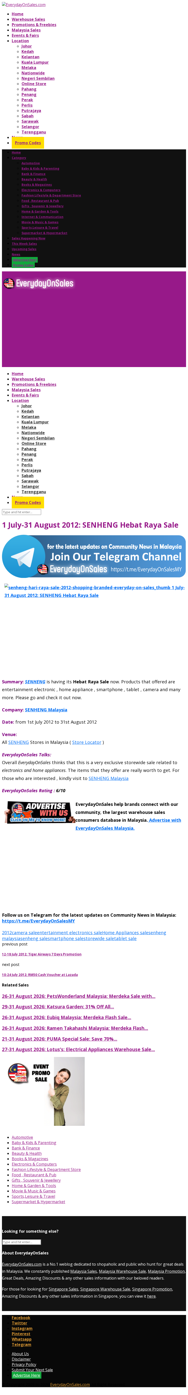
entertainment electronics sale (69, 932)
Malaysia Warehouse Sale (122, 1271)
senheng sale (34, 938)
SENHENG (35, 682)
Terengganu (34, 132)
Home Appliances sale (125, 932)
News (16, 254)
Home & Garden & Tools (40, 211)
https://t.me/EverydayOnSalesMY (38, 921)
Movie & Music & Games (40, 222)
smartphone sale (65, 938)
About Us (20, 1353)
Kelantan (30, 57)
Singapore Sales (63, 1289)
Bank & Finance (34, 174)
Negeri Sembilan (38, 78)
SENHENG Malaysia (46, 710)
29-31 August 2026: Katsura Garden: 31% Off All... (58, 1007)
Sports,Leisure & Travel (40, 228)
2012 (7, 932)
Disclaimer (21, 1359)
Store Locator (86, 742)
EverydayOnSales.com (22, 1264)
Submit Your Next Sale (32, 1370)
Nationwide (33, 73)
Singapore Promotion (152, 1289)
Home (18, 14)
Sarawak (30, 121)
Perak (27, 100)
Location (20, 40)
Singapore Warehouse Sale (105, 1289)
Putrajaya (31, 110)
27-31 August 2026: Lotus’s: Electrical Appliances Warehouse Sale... (78, 1049)
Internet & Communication (42, 217)
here (151, 1296)
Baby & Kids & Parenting (40, 168)
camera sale (24, 932)
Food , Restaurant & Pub (40, 201)
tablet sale (125, 938)
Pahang (29, 89)
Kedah (28, 51)
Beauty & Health (34, 179)
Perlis (27, 105)
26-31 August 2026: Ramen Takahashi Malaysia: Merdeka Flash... (75, 1028)
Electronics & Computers (41, 190)
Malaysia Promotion (166, 1271)
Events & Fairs (25, 35)
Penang (29, 94)
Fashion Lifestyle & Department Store (51, 195)
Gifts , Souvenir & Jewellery (43, 206)
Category (19, 158)
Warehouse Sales (28, 19)
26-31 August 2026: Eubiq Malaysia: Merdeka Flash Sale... (66, 1017)
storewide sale (98, 938)
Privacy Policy (24, 1364)
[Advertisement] (94, 330)
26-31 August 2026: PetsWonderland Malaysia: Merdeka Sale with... (78, 996)
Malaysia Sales (26, 30)
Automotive (31, 163)
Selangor (30, 126)
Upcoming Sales (24, 249)
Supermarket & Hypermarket (44, 233)
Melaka (29, 67)
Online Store (34, 83)
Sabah (28, 116)
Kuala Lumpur (35, 62)
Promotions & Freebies (34, 24)
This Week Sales (24, 244)
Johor (27, 46)
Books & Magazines (37, 185)
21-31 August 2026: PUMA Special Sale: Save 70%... (59, 1039)
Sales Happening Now (28, 238)
